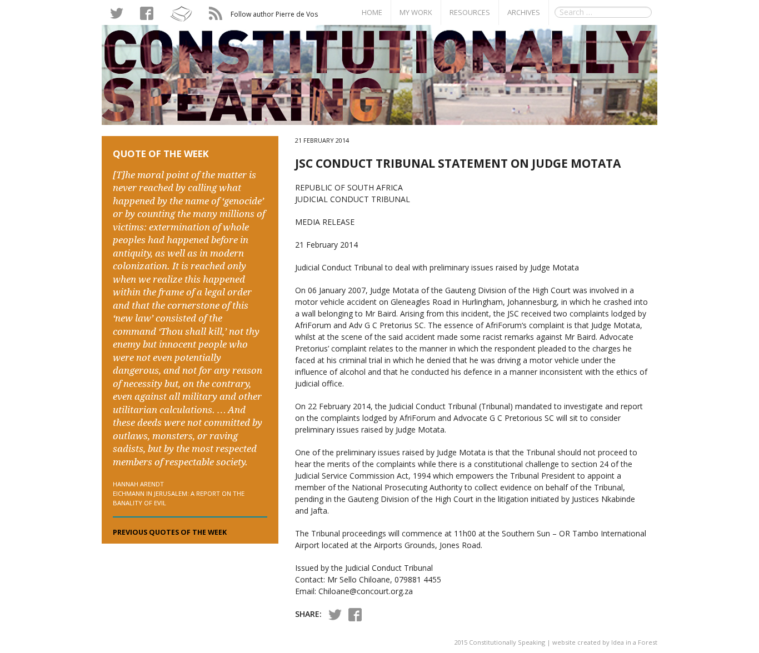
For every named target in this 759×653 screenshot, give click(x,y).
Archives (523, 12)
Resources (470, 12)
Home (372, 12)
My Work (416, 12)
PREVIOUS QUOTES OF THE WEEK (170, 532)
